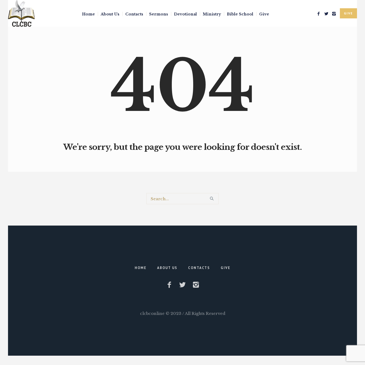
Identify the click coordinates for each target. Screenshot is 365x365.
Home (140, 268)
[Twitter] (326, 13)
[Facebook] (318, 13)
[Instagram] (334, 13)
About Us (167, 268)
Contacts (199, 268)
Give (225, 268)
